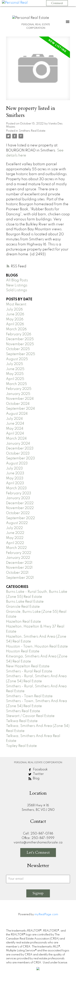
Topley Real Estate (21, 746)
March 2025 (16, 384)
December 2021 (19, 563)
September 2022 (20, 518)
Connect (57, 3)
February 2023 (18, 493)
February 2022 (18, 553)
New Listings (16, 285)
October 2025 (18, 349)
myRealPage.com (46, 914)
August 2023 (17, 463)
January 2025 (18, 394)
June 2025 (15, 369)
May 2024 (14, 428)
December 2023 (20, 448)
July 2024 (14, 419)
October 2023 (18, 453)
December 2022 (20, 503)
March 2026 (16, 329)
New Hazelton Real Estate (27, 666)
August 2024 (17, 413)
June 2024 (15, 423)
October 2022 (18, 513)
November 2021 (19, 567)
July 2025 (14, 364)
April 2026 (15, 324)
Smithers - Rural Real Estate (29, 671)
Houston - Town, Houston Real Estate (37, 646)
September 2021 (20, 578)
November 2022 (20, 508)
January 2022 (18, 558)
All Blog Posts (17, 280)
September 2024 (20, 408)
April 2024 (15, 433)
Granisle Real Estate (23, 606)
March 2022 (16, 548)
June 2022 (15, 533)
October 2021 (17, 573)
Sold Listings (16, 290)
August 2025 (17, 359)
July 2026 (14, 309)
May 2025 (15, 374)
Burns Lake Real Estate (25, 601)
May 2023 (14, 478)
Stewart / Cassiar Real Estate (30, 716)
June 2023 (15, 473)
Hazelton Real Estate (23, 621)
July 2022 (14, 528)
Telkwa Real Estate (22, 721)
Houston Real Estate (22, 651)
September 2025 (20, 354)
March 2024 (16, 438)
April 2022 (15, 543)
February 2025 (18, 389)
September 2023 (20, 458)
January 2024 (18, 443)
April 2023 (15, 483)
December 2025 (20, 339)
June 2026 (15, 314)
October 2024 (18, 404)
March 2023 (16, 488)
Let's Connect (38, 852)
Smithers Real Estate (32, 131)
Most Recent (16, 304)
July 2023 (14, 468)
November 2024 (20, 399)
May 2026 (14, 319)
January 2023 (18, 498)
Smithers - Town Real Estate (29, 696)
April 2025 (15, 379)
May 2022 (14, 538)
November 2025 (20, 344)
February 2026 (18, 334)
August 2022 (17, 523)
